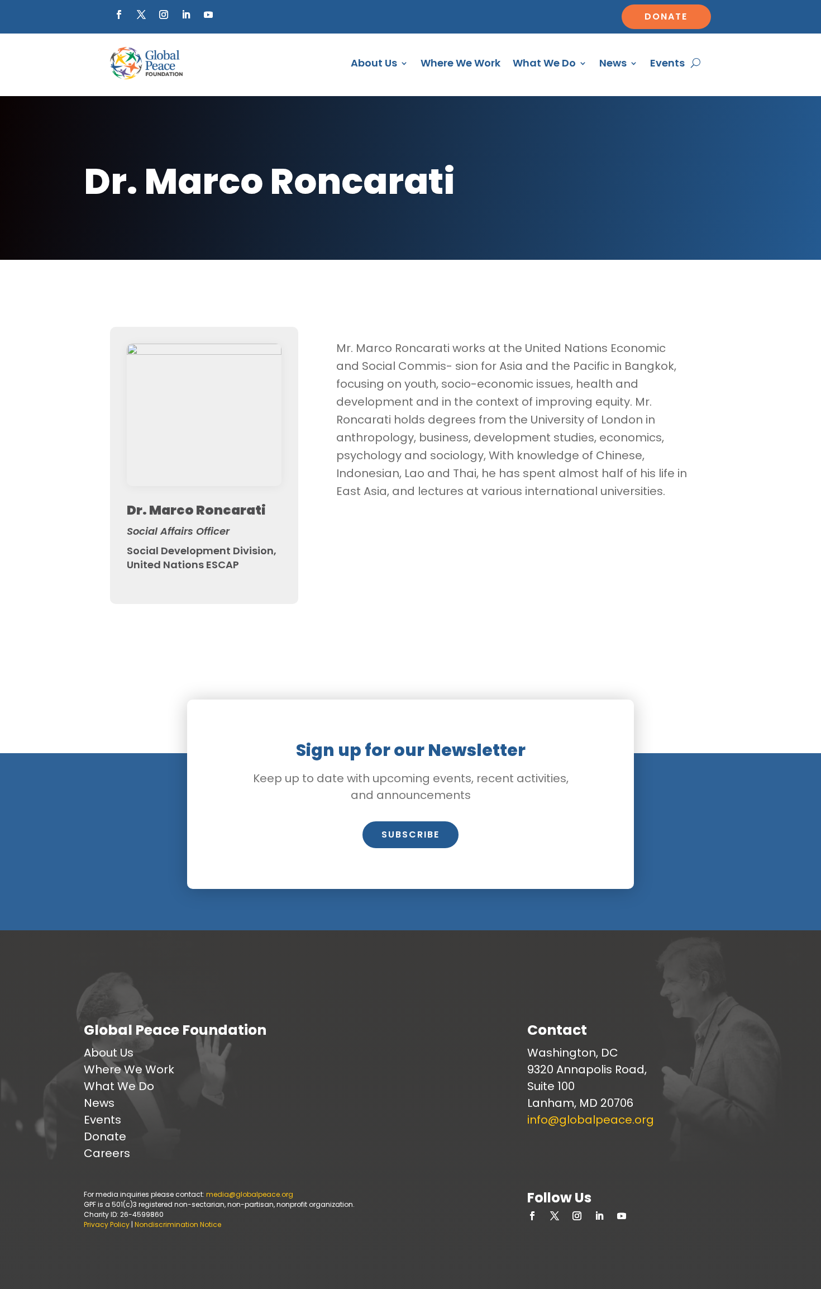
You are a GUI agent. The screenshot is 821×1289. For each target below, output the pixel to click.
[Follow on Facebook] (119, 14)
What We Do (544, 63)
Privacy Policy (107, 1224)
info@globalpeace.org (590, 1120)
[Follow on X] (141, 14)
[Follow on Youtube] (208, 14)
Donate (666, 16)
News (613, 63)
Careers (107, 1153)
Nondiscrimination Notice (178, 1224)
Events (667, 63)
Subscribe (410, 834)
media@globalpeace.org (249, 1194)
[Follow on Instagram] (164, 14)
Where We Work (460, 63)
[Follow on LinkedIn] (186, 14)
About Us (374, 63)
